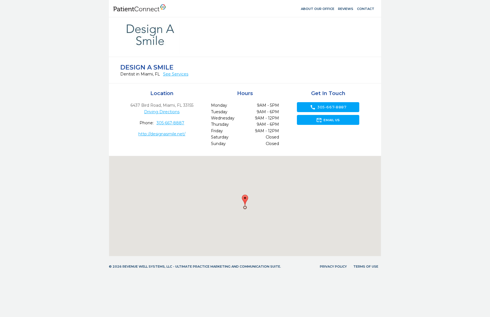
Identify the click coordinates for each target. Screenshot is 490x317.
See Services (175, 74)
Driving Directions (161, 111)
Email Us (328, 120)
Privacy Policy (333, 266)
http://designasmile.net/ (161, 134)
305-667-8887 (170, 122)
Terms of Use (365, 266)
